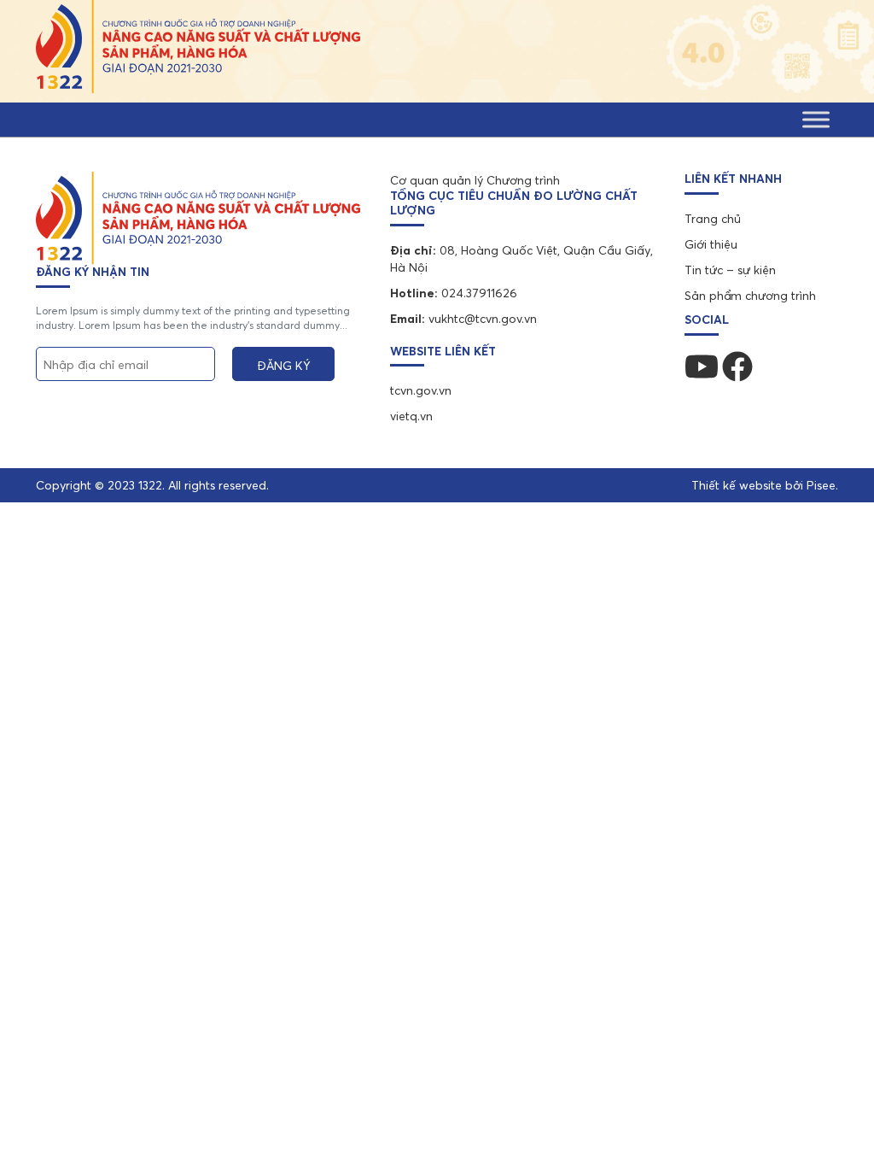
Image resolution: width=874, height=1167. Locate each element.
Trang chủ (713, 218)
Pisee (821, 485)
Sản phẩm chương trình (750, 295)
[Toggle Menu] (816, 119)
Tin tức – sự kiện (730, 270)
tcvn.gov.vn (421, 390)
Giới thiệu (711, 244)
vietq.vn (411, 416)
